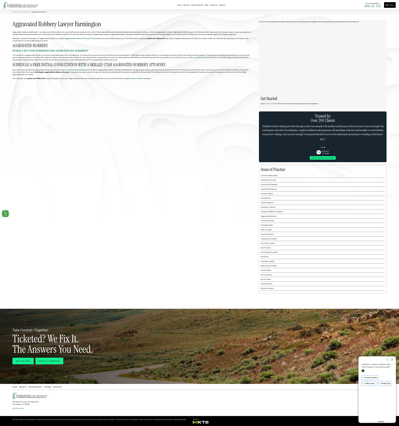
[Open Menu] (390, 5)
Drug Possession (267, 202)
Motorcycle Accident (269, 266)
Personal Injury (266, 284)
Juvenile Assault (267, 194)
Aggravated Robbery (269, 216)
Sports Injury (266, 248)
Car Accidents (266, 275)
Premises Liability (267, 261)
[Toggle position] (387, 359)
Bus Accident (266, 279)
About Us (186, 5)
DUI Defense (266, 198)
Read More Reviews (323, 158)
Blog (206, 5)
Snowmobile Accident (269, 252)
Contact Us (213, 5)
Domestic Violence (268, 207)
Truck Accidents (267, 234)
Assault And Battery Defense (272, 212)
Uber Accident (266, 230)
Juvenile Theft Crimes (269, 175)
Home (179, 5)
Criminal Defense (267, 221)
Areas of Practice (197, 5)
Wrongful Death (267, 225)
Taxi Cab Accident (268, 243)
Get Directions (18, 408)
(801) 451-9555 (372, 6)
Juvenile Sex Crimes (268, 180)
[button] (322, 147)
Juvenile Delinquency (269, 189)
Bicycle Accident (267, 288)
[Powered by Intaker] (381, 421)
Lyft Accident (266, 270)
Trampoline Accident (269, 239)
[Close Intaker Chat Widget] (392, 359)
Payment (222, 5)
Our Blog (47, 387)
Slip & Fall (264, 257)
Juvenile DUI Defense (269, 184)
